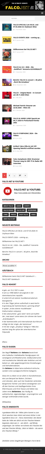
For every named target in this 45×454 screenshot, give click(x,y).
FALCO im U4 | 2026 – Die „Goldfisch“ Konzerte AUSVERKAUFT (27, 68)
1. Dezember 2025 (20, 72)
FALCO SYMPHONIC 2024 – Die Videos (25, 134)
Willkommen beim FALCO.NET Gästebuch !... (19, 276)
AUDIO (18, 206)
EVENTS (27, 206)
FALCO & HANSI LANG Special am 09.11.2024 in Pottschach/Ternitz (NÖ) (26, 120)
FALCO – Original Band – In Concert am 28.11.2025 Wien (27, 94)
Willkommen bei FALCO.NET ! (25, 49)
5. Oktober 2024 (19, 110)
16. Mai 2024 (18, 151)
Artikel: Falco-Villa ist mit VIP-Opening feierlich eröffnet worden (26, 147)
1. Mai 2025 (18, 97)
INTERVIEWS (32, 210)
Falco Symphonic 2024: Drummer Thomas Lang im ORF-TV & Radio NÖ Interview (27, 161)
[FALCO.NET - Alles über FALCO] (22, 9)
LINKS (5, 215)
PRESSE (13, 215)
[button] (41, 13)
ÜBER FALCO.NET (9, 219)
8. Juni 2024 (18, 138)
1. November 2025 (20, 29)
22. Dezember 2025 (20, 85)
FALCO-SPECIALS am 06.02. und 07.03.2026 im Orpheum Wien (25, 26)
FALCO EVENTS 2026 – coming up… (27, 37)
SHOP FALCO (23, 215)
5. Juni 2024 (18, 166)
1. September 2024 (20, 125)
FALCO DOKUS (8, 210)
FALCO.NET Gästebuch (11, 279)
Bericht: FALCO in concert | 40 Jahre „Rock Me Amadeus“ (27, 81)
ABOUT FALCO (8, 206)
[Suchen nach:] (22, 18)
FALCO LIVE (21, 210)
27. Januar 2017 (19, 52)
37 (20, 175)
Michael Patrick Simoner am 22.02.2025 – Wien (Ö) (24, 106)
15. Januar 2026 (19, 40)
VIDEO (33, 215)
